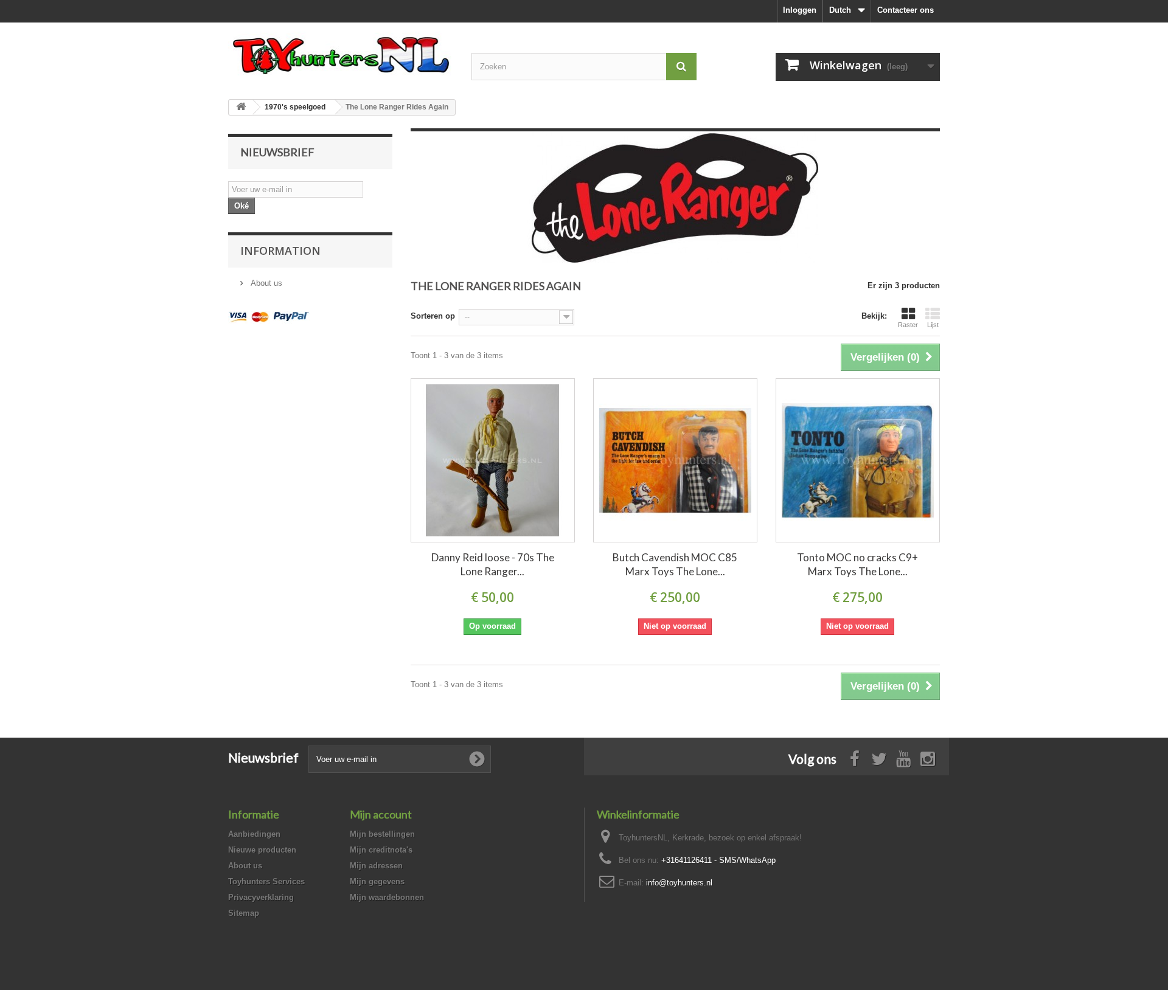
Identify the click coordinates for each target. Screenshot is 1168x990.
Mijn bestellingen (382, 834)
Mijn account (381, 814)
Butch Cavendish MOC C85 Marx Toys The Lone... (675, 564)
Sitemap (243, 913)
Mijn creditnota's (381, 849)
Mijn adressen (376, 865)
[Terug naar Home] (240, 107)
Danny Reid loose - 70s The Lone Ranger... (492, 564)
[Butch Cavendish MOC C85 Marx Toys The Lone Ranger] (675, 460)
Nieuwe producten (262, 849)
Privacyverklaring (261, 897)
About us (265, 283)
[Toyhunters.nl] (340, 53)
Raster (908, 324)
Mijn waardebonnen (387, 897)
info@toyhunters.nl (679, 882)
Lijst (933, 324)
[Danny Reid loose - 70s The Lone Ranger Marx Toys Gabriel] (493, 460)
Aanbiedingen (254, 834)
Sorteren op (433, 315)
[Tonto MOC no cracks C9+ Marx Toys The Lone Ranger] (858, 460)
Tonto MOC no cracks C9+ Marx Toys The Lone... (857, 564)
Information (280, 250)
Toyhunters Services (266, 881)
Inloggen (799, 10)
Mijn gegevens (377, 881)
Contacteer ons (905, 10)
